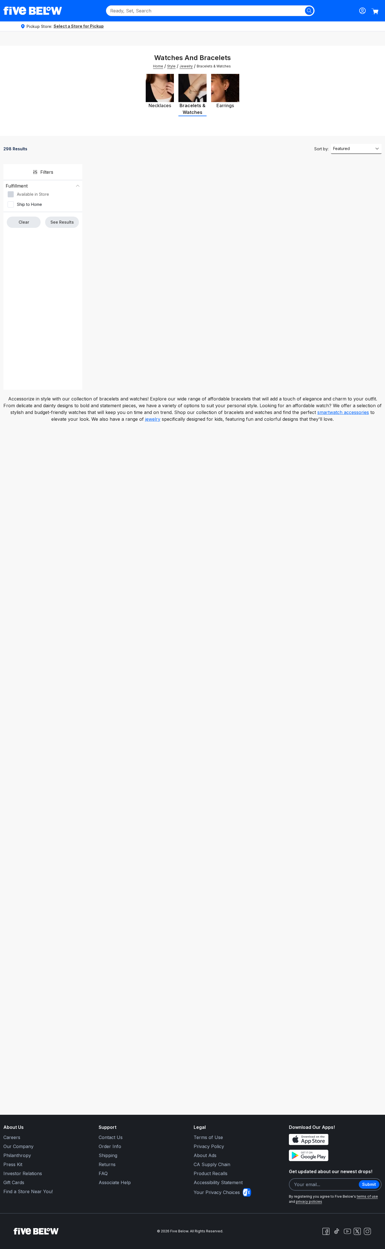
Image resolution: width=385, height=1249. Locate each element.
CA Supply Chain (212, 1164)
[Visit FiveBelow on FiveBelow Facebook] (326, 1231)
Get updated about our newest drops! (330, 1171)
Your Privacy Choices (217, 1192)
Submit (369, 1184)
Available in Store (33, 194)
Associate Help (115, 1182)
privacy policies (309, 1201)
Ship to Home (29, 204)
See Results (62, 222)
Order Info (110, 1146)
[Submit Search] (309, 10)
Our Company (18, 1146)
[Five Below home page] (32, 10)
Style (171, 66)
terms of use (367, 1196)
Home (158, 66)
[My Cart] (375, 11)
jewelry (152, 419)
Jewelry (186, 66)
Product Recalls (210, 1173)
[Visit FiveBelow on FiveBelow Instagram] (367, 1231)
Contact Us (111, 1137)
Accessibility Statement (218, 1182)
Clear (24, 222)
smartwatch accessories (343, 412)
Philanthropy (17, 1155)
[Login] (362, 11)
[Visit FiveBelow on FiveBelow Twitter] (357, 1231)
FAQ (103, 1173)
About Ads (205, 1155)
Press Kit (12, 1164)
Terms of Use (208, 1137)
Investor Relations (22, 1173)
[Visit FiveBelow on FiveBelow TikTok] (336, 1231)
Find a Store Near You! (28, 1191)
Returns (107, 1164)
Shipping (108, 1155)
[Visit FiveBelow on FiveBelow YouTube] (347, 1231)
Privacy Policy (209, 1146)
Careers (11, 1137)
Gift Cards (13, 1182)
